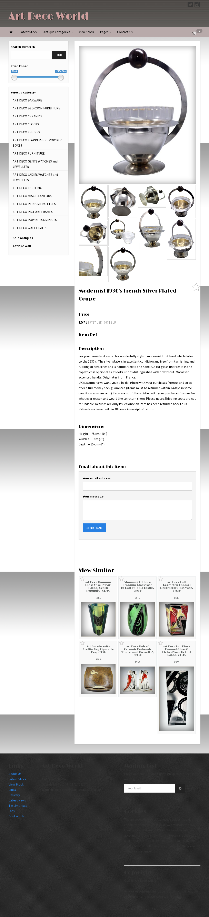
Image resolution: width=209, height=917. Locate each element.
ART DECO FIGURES (26, 132)
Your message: (93, 496)
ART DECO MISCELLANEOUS (32, 196)
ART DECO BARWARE (27, 100)
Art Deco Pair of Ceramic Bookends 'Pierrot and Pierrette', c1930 (137, 651)
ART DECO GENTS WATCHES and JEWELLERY (35, 164)
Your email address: (97, 478)
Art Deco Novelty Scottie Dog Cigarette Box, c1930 (98, 649)
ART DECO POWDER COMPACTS (35, 220)
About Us (15, 774)
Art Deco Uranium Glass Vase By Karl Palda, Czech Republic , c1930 (98, 587)
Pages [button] (104, 32)
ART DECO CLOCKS (26, 124)
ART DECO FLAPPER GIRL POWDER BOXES (37, 142)
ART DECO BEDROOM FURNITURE (36, 108)
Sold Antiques (23, 238)
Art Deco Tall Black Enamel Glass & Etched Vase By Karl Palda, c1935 (176, 651)
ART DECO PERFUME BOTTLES (34, 204)
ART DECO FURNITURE (29, 153)
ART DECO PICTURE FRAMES (33, 212)
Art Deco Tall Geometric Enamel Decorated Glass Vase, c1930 (176, 587)
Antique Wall (22, 246)
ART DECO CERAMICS (27, 116)
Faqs (12, 811)
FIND (59, 55)
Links (12, 790)
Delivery (14, 795)
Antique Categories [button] (57, 32)
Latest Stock (28, 32)
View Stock (86, 32)
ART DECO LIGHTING (27, 188)
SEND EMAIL (94, 528)
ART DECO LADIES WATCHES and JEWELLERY (35, 177)
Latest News (17, 800)
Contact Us (125, 32)
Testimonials (18, 805)
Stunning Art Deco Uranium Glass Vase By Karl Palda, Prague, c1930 (137, 587)
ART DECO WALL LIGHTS (30, 228)
